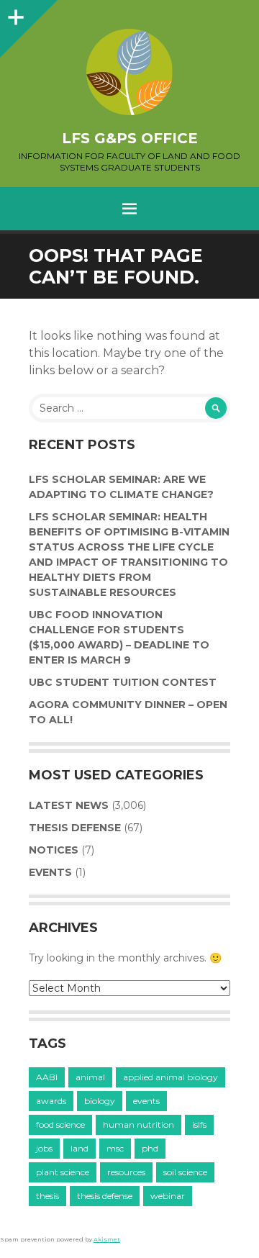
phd (150, 1148)
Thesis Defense (75, 827)
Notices (53, 849)
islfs (199, 1124)
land (79, 1148)
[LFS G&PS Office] (129, 72)
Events (50, 872)
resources (126, 1172)
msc (115, 1148)
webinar (167, 1195)
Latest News (69, 805)
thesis (47, 1195)
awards (51, 1100)
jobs (44, 1148)
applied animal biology (170, 1077)
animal (90, 1077)
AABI (47, 1077)
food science (60, 1124)
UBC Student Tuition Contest (123, 682)
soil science (185, 1172)
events (146, 1100)
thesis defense (104, 1195)
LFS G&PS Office (130, 138)
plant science (62, 1172)
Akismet (107, 1239)
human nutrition (138, 1124)
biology (99, 1100)
